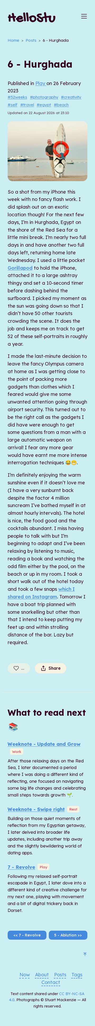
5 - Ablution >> (68, 935)
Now (25, 975)
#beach (61, 104)
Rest (73, 809)
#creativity (71, 97)
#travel (27, 104)
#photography (44, 97)
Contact (50, 982)
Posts (31, 40)
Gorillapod (20, 268)
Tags (77, 975)
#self (12, 104)
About (42, 975)
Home (13, 40)
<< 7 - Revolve (27, 935)
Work (16, 751)
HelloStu (31, 18)
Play (40, 83)
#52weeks (17, 97)
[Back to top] (85, 955)
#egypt (44, 104)
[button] (84, 19)
